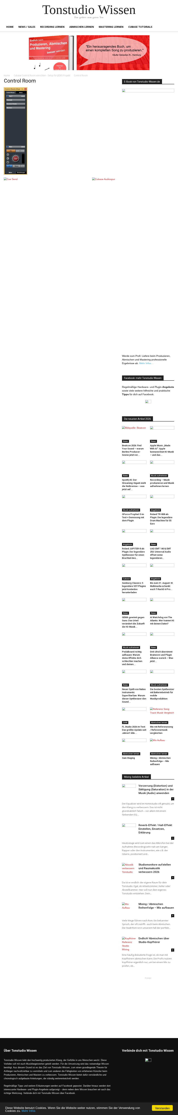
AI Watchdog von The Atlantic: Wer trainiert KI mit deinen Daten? (162, 620)
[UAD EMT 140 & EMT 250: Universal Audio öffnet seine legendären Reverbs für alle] (162, 537)
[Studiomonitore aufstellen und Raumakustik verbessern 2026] (129, 868)
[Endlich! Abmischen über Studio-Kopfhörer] (129, 944)
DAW (125, 722)
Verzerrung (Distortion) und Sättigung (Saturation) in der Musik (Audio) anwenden (156, 789)
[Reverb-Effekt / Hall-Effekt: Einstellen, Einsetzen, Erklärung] (129, 828)
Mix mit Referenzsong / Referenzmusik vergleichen (161, 729)
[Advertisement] (148, 1001)
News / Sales (26, 26)
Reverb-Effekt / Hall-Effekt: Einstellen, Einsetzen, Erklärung (156, 829)
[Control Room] (15, 173)
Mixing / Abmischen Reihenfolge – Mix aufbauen (160, 761)
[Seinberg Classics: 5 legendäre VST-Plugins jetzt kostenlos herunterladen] (134, 572)
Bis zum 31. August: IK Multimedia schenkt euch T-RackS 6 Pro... (161, 586)
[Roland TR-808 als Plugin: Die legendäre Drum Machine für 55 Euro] (162, 503)
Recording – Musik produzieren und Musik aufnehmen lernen (162, 483)
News (125, 441)
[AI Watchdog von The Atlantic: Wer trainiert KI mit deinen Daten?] (162, 606)
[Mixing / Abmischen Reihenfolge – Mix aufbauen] (162, 747)
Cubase (126, 578)
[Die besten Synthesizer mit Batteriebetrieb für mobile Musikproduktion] (162, 678)
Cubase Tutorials (140, 26)
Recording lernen (52, 26)
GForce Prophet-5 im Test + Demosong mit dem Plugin (133, 517)
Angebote (155, 510)
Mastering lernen (111, 26)
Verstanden (162, 1108)
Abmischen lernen (81, 26)
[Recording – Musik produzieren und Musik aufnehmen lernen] (162, 468)
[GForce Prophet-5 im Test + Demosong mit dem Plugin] (134, 503)
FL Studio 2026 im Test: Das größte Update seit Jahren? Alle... (134, 729)
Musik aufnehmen (159, 475)
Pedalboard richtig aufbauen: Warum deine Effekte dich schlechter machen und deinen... (132, 658)
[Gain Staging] (134, 747)
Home (10, 26)
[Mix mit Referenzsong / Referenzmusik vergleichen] (162, 715)
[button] (170, 27)
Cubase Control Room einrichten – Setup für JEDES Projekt (42, 75)
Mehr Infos (28, 1111)
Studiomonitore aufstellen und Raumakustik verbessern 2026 (155, 868)
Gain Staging (128, 758)
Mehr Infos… (146, 363)
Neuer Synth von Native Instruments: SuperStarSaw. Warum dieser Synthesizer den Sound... (134, 695)
